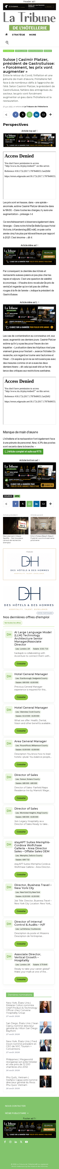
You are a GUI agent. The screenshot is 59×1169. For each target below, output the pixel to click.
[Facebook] (16, 115)
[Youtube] (26, 1142)
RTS (17, 496)
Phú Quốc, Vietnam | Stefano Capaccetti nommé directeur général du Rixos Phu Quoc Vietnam (22, 1081)
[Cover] (29, 149)
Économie (9, 51)
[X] (23, 115)
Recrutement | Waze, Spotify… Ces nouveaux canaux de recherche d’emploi (13, 539)
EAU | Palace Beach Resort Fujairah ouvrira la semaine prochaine (42, 538)
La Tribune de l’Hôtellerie (36, 107)
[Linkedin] (36, 115)
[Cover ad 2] (29, 317)
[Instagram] (10, 1142)
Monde (47, 51)
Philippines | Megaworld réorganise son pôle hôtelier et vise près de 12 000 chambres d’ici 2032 (21, 1063)
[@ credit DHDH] (29, 9)
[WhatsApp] (29, 115)
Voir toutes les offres (13, 623)
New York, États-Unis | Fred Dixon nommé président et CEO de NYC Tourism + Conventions (21, 1045)
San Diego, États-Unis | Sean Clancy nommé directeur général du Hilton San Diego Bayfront (22, 1027)
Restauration (35, 51)
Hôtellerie (21, 51)
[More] (50, 115)
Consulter (21, 664)
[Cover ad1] (29, 475)
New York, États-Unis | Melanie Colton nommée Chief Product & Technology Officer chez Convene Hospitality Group (21, 1007)
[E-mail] (43, 115)
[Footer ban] (29, 1129)
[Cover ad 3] (29, 267)
